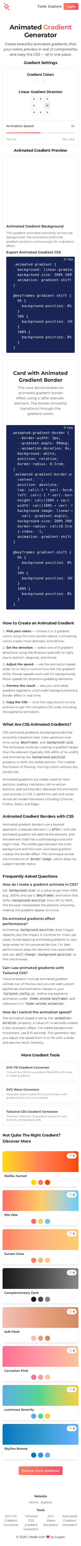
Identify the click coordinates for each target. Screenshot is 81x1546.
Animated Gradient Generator (69, 1520)
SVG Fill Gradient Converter (10, 1520)
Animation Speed (20, 126)
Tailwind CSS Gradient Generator (31, 1522)
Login (71, 6)
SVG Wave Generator (50, 1520)
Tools (41, 6)
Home (33, 1502)
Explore (55, 6)
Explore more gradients (40, 1471)
